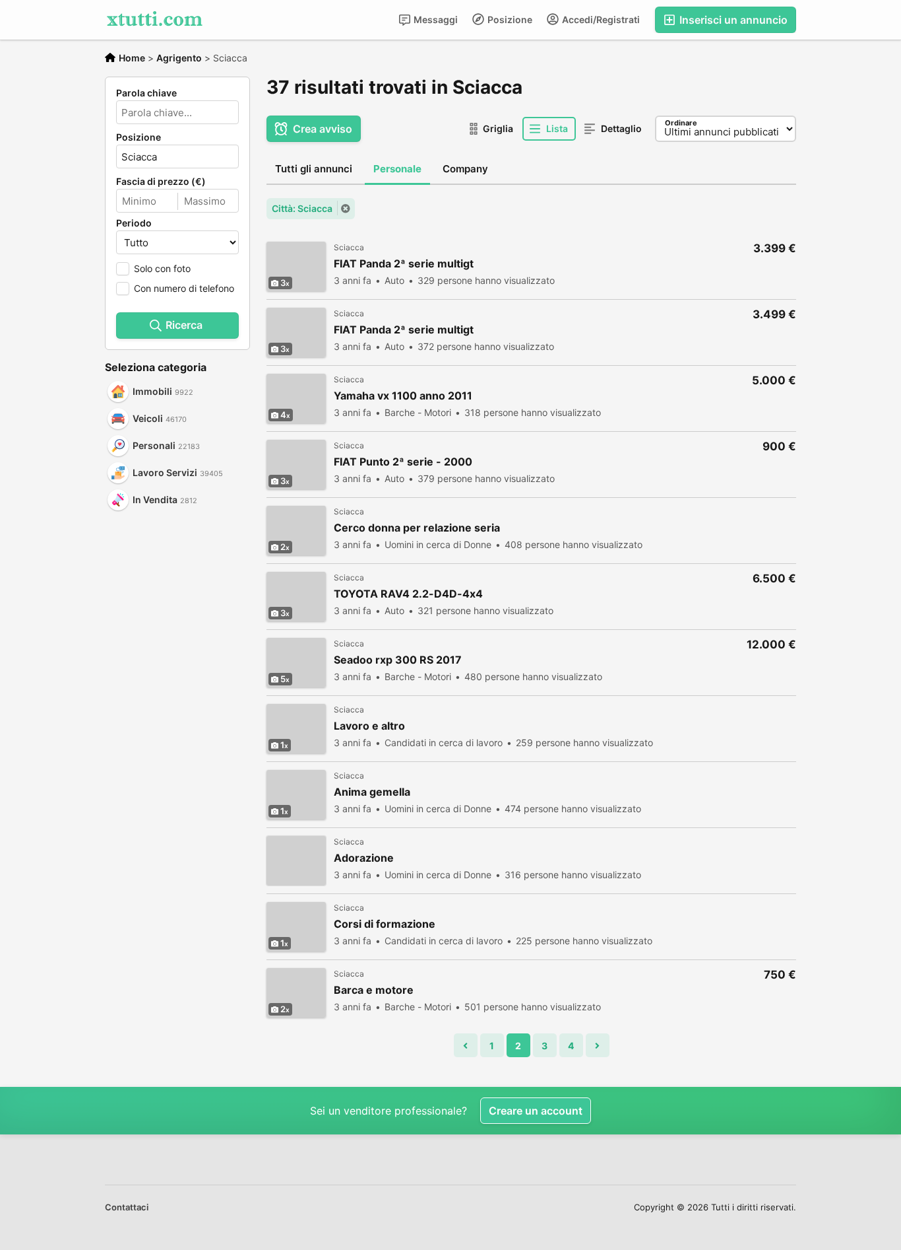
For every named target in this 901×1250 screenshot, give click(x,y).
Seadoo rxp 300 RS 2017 (398, 660)
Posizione (508, 19)
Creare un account (535, 1110)
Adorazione (364, 858)
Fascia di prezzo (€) (161, 181)
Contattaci (126, 1207)
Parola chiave (146, 93)
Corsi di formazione (384, 924)
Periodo (134, 223)
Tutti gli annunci (313, 168)
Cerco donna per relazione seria (417, 528)
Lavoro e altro (369, 726)
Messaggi (435, 19)
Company (465, 168)
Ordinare (681, 122)
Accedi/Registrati (600, 19)
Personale (397, 168)
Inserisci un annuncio (732, 19)
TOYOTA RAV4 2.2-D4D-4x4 (408, 594)
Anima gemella (372, 792)
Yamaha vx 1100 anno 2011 (403, 396)
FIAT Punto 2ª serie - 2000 (403, 462)
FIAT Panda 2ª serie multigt (404, 264)
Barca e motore (374, 990)
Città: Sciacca (302, 208)
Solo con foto (162, 268)
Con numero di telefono (184, 288)
